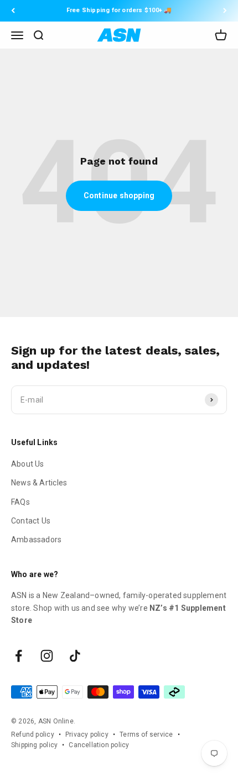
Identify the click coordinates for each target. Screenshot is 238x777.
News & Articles (39, 482)
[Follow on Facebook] (18, 655)
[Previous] (13, 11)
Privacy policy (86, 734)
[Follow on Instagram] (46, 655)
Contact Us (30, 520)
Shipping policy (34, 745)
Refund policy (32, 734)
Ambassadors (36, 539)
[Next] (225, 11)
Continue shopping (119, 195)
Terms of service (146, 734)
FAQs (20, 502)
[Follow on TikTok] (75, 655)
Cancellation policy (99, 745)
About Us (27, 463)
